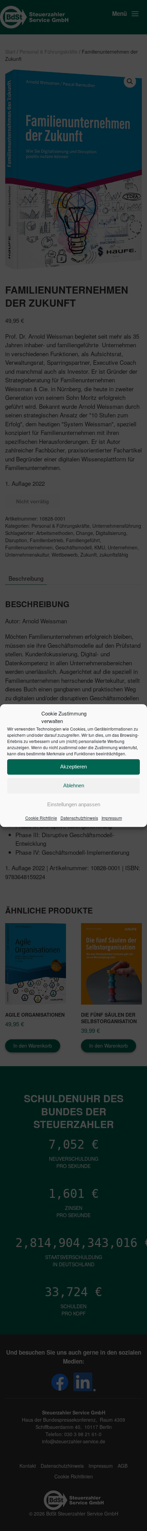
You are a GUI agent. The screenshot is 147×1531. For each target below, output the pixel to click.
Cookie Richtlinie (41, 818)
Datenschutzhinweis (79, 818)
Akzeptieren (73, 766)
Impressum (112, 818)
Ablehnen (73, 785)
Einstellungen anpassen (73, 804)
